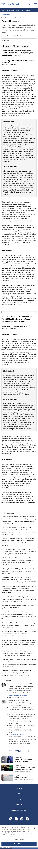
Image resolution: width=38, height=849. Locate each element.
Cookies (19, 799)
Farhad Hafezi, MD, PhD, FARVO (18, 701)
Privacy (19, 788)
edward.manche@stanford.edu (18, 695)
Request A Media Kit (19, 810)
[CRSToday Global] (10, 4)
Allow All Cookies (19, 843)
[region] (19, 836)
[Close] (35, 828)
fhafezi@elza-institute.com (17, 734)
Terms (19, 794)
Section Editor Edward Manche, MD (19, 684)
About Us (19, 805)
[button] (7, 513)
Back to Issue (5, 14)
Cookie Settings (19, 839)
